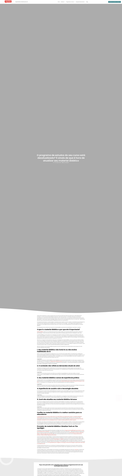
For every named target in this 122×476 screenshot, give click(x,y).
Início (59, 1)
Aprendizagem (66, 162)
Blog (87, 1)
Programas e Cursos (70, 1)
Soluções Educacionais (80, 1)
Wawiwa (62, 1)
